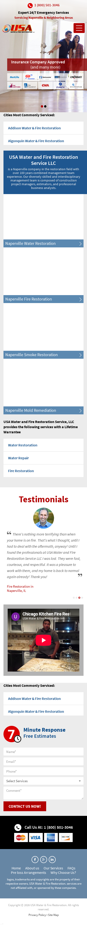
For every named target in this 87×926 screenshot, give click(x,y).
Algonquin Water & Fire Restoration (36, 140)
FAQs (71, 868)
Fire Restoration (21, 470)
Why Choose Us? (63, 872)
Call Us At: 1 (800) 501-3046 (48, 827)
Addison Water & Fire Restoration (34, 128)
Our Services (53, 868)
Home (16, 868)
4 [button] (82, 598)
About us (32, 868)
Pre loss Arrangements (28, 872)
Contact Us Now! (25, 806)
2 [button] (45, 106)
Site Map (53, 915)
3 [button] (79, 598)
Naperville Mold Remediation (30, 410)
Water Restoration (22, 445)
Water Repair (18, 458)
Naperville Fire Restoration (28, 299)
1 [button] (42, 106)
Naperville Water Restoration (30, 243)
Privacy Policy (37, 915)
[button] (43, 781)
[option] (43, 56)
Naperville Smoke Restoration (31, 354)
